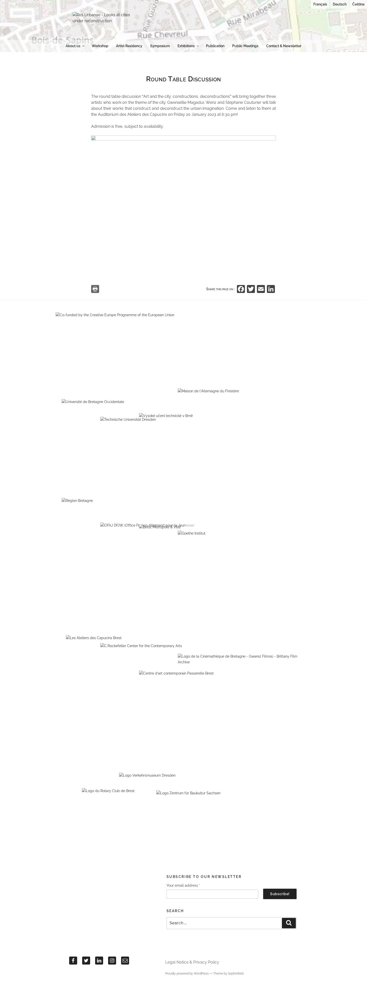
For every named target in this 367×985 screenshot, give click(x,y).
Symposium (160, 46)
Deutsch (340, 4)
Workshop (100, 46)
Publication (215, 46)
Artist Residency (129, 46)
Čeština (358, 4)
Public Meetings (245, 46)
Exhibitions (186, 46)
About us (73, 46)
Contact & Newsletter (283, 46)
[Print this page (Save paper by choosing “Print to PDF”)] (95, 289)
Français (320, 4)
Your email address (183, 885)
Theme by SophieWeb (228, 973)
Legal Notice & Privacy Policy (192, 962)
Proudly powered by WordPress (187, 973)
